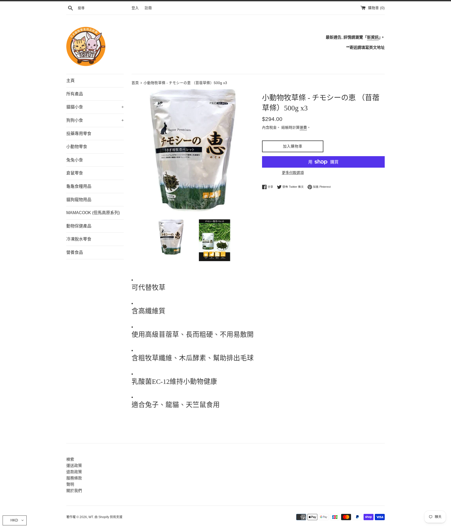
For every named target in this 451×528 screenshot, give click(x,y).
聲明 (70, 484)
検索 (70, 459)
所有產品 (74, 94)
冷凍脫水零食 (78, 239)
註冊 (148, 8)
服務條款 (74, 478)
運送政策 (74, 465)
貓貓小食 (95, 107)
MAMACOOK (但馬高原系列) (93, 212)
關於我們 (74, 490)
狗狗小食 (95, 120)
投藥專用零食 (78, 133)
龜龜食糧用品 (78, 186)
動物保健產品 (78, 226)
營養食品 (74, 252)
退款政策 (74, 472)
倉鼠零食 (74, 173)
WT (90, 517)
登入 (135, 8)
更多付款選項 (293, 173)
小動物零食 (76, 146)
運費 (303, 127)
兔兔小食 (74, 160)
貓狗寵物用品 (78, 199)
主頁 (70, 80)
